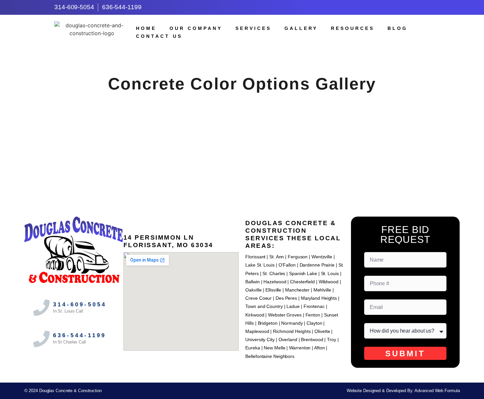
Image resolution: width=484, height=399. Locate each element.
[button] (242, 140)
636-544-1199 (79, 335)
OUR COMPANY (196, 28)
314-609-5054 (79, 304)
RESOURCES (352, 28)
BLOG (398, 28)
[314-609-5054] (41, 307)
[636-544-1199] (41, 339)
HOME (146, 28)
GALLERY (301, 28)
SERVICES (253, 28)
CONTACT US (159, 36)
